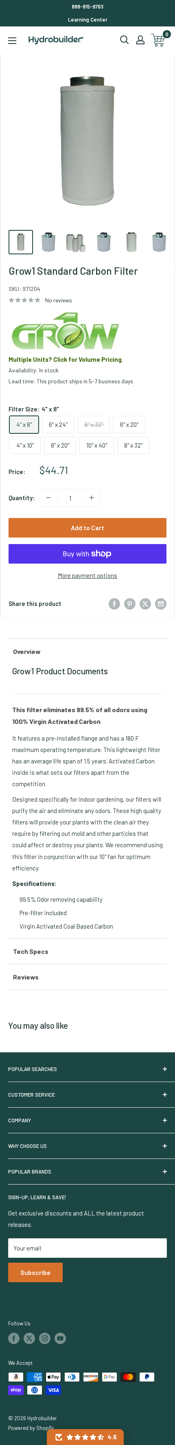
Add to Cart (87, 527)
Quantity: (22, 497)
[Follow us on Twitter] (29, 1338)
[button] (85, 1437)
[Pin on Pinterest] (130, 603)
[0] (158, 40)
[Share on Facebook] (114, 603)
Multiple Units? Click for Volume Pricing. (66, 359)
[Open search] (124, 39)
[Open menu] (12, 40)
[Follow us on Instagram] (44, 1338)
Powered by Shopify (31, 1428)
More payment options (87, 575)
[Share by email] (160, 603)
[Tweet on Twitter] (145, 603)
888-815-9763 (87, 6)
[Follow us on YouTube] (60, 1338)
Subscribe (35, 1272)
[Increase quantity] (91, 497)
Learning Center (87, 19)
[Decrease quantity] (48, 497)
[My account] (140, 39)
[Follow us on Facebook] (14, 1338)
